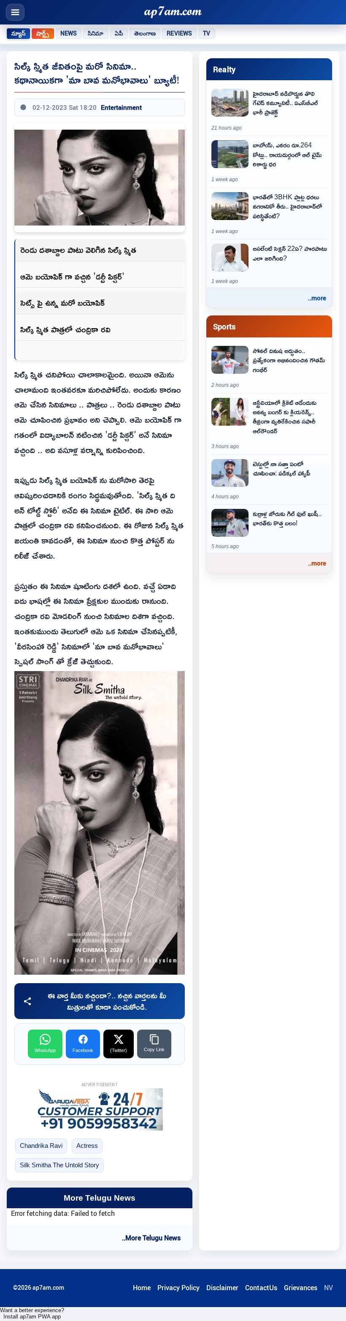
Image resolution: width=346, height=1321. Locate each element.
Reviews (179, 33)
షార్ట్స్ (42, 33)
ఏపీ (119, 33)
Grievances (300, 1287)
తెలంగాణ (145, 33)
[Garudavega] (99, 1109)
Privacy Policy (178, 1287)
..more (317, 298)
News (68, 33)
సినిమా (95, 33)
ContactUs (261, 1287)
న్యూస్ (18, 33)
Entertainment (121, 107)
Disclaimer (222, 1287)
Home (142, 1287)
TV (206, 33)
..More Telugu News (151, 1237)
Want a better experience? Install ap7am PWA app (32, 1313)
